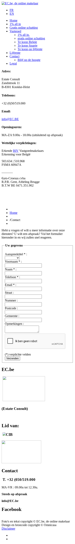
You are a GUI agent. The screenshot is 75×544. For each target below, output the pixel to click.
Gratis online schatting (24, 27)
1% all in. (24, 34)
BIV (16, 150)
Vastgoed (15, 31)
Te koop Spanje (27, 45)
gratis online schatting (31, 38)
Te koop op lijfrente (30, 49)
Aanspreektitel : (16, 254)
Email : (10, 285)
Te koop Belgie (27, 42)
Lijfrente (15, 52)
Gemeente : (12, 316)
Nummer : (11, 300)
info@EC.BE (10, 119)
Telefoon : (12, 277)
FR (12, 10)
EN (12, 13)
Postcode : (11, 308)
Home (13, 20)
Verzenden (12, 358)
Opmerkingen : (14, 323)
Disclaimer (8, 528)
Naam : (10, 269)
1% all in (15, 24)
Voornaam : (13, 261)
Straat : (9, 292)
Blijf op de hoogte (29, 60)
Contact (14, 56)
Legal (13, 63)
